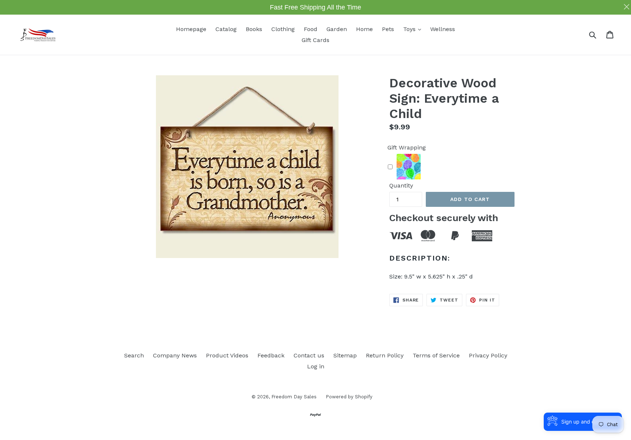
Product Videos (227, 355)
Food (310, 29)
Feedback (270, 355)
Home (364, 29)
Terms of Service (436, 355)
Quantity (401, 185)
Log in (315, 366)
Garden (336, 29)
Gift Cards (315, 40)
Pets (388, 29)
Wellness (442, 29)
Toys (414, 29)
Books (254, 29)
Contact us (309, 355)
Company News (175, 355)
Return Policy (385, 355)
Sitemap (345, 355)
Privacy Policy (488, 355)
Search (134, 355)
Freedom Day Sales (294, 396)
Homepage (191, 29)
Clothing (283, 29)
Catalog (226, 29)
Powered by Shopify (349, 396)
